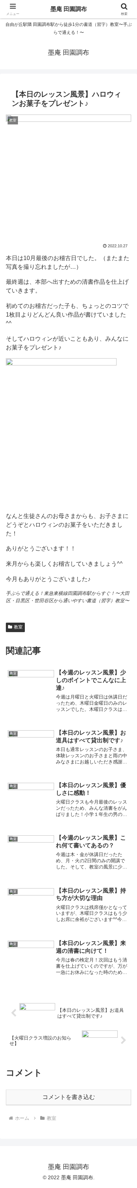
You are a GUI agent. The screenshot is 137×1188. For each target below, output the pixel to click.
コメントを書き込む (68, 1097)
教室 (18, 627)
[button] (122, 981)
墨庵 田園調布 (68, 9)
